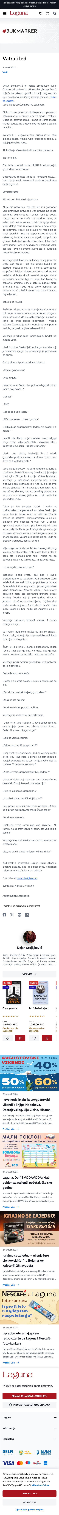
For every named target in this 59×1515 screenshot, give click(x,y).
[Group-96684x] (44, 1452)
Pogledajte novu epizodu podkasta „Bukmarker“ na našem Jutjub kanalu (29, 4)
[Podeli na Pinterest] (19, 915)
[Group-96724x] (37, 1463)
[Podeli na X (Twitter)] (12, 915)
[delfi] (8, 1452)
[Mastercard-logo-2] (20, 1463)
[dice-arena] (25, 1452)
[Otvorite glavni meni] (5, 13)
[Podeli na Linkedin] (27, 915)
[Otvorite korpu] (48, 13)
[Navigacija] (29, 48)
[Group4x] (27, 1463)
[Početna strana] (19, 13)
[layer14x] (45, 1463)
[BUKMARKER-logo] (20, 31)
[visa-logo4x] (8, 1463)
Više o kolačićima (40, 1485)
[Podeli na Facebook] (4, 915)
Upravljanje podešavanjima (30, 1509)
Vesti (5, 72)
